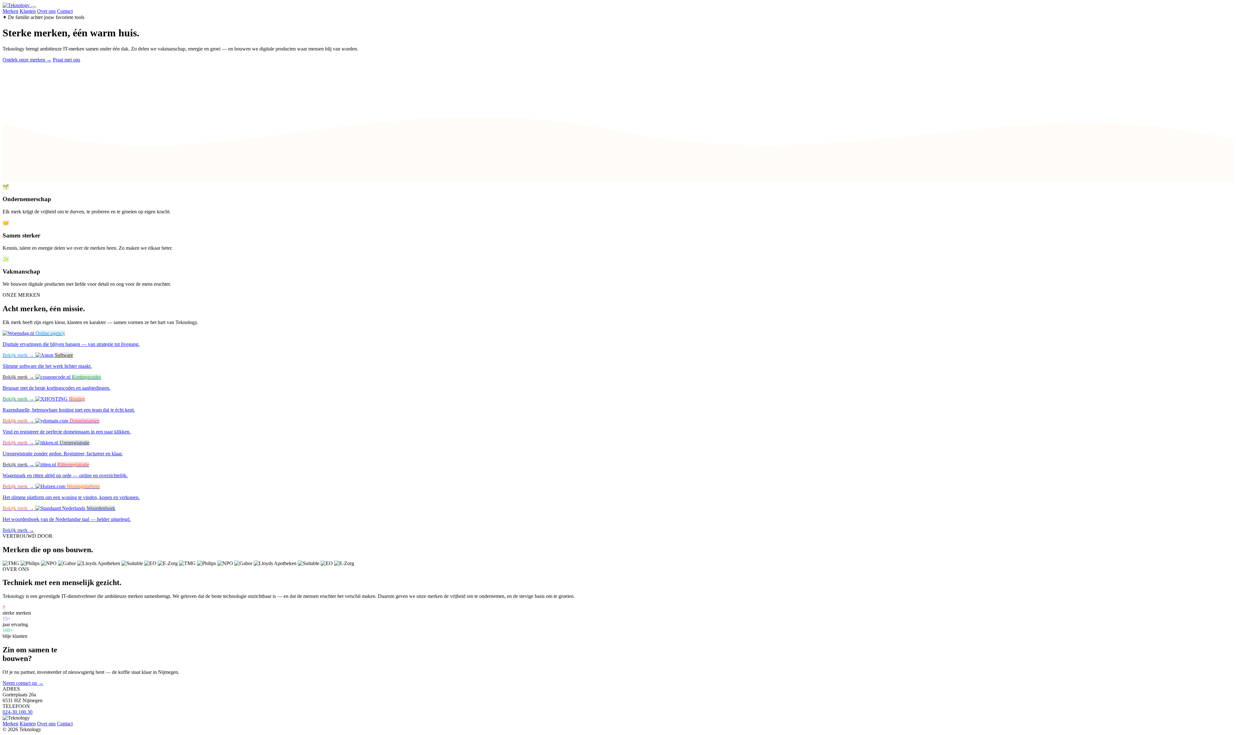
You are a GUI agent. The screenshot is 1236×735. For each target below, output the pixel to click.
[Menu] (33, 7)
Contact (65, 11)
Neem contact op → (23, 683)
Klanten (28, 11)
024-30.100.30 (18, 712)
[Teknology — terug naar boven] (17, 5)
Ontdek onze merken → (27, 59)
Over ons (46, 11)
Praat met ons (66, 59)
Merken (10, 11)
